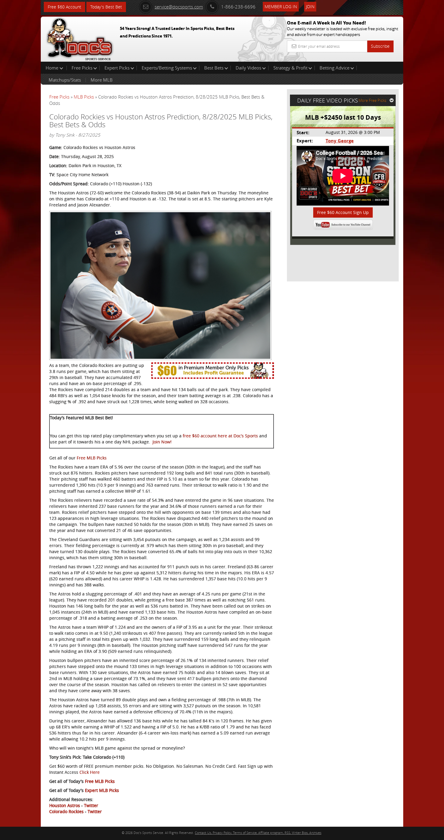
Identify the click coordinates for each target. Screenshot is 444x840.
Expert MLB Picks (102, 790)
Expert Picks (117, 68)
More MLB (102, 80)
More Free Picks (372, 100)
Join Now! (162, 442)
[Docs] (79, 38)
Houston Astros (64, 805)
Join (310, 6)
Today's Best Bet (106, 7)
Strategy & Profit (290, 68)
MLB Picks (84, 97)
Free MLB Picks (92, 458)
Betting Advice (334, 68)
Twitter (91, 805)
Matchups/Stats (65, 80)
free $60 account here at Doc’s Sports (220, 436)
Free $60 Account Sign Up (343, 212)
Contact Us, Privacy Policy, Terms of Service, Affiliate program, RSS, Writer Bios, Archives (258, 832)
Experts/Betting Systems (167, 68)
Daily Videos (248, 68)
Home (53, 68)
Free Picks (82, 68)
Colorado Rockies (66, 811)
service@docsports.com (179, 7)
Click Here (89, 772)
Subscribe (380, 46)
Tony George (340, 141)
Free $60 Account (64, 7)
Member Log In (281, 6)
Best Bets (214, 68)
